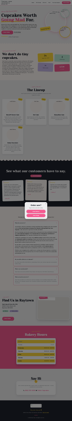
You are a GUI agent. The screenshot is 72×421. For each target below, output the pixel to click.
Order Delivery (36, 211)
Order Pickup (36, 215)
